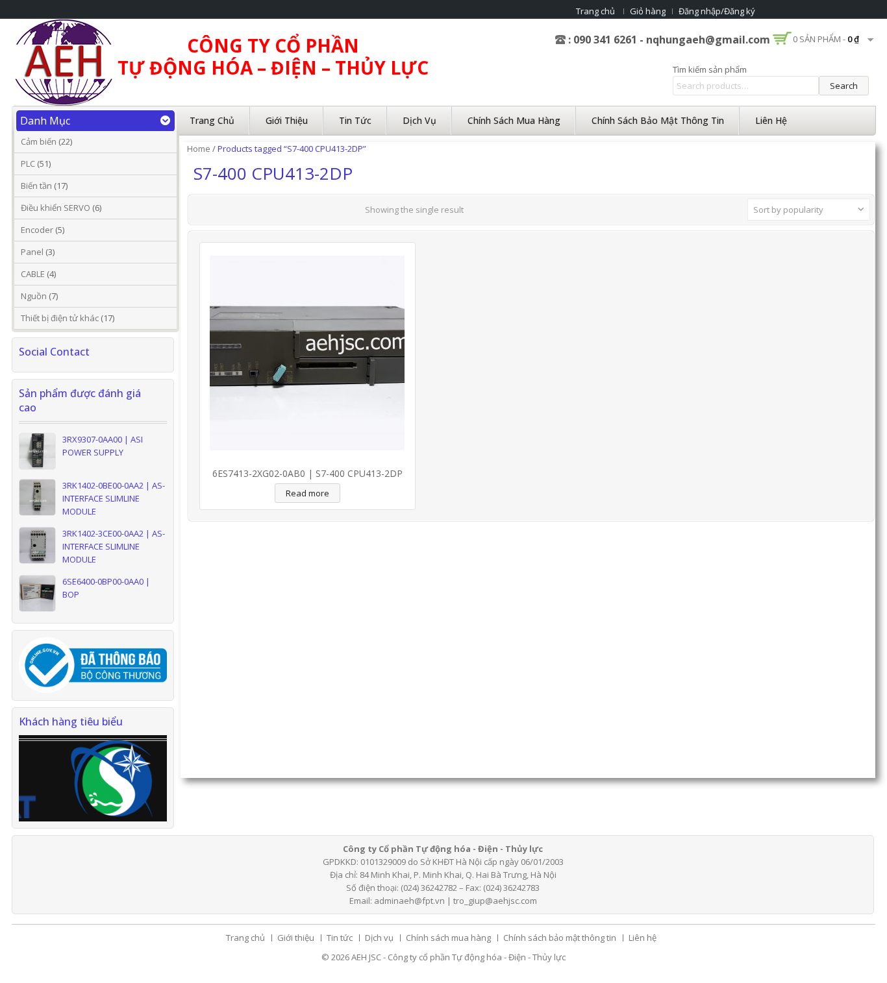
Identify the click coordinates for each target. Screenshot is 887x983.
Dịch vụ (419, 120)
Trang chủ (595, 11)
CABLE (33, 274)
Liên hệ (771, 120)
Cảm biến (38, 141)
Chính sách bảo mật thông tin (658, 120)
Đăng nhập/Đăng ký (717, 11)
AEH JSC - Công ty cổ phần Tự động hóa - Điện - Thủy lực (458, 957)
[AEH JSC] (64, 61)
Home (198, 148)
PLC (28, 163)
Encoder (37, 230)
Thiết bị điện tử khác (60, 318)
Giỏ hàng (648, 11)
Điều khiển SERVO (55, 207)
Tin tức (355, 120)
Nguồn (34, 296)
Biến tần (36, 185)
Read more (307, 493)
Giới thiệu (287, 120)
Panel (32, 252)
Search (844, 85)
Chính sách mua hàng (514, 120)
